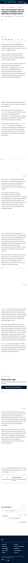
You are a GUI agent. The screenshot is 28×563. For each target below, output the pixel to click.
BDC (19, 67)
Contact (16, 544)
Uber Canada (4, 309)
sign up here (13, 472)
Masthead (16, 548)
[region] (14, 514)
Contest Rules (17, 550)
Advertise (4, 546)
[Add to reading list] (22, 39)
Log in (21, 505)
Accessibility (5, 548)
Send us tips (5, 550)
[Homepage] (4, 539)
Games (3, 552)
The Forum (4, 343)
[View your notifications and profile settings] (25, 515)
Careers (16, 552)
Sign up (24, 505)
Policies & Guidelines (19, 546)
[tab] (5, 515)
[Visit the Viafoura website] (24, 522)
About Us (4, 544)
